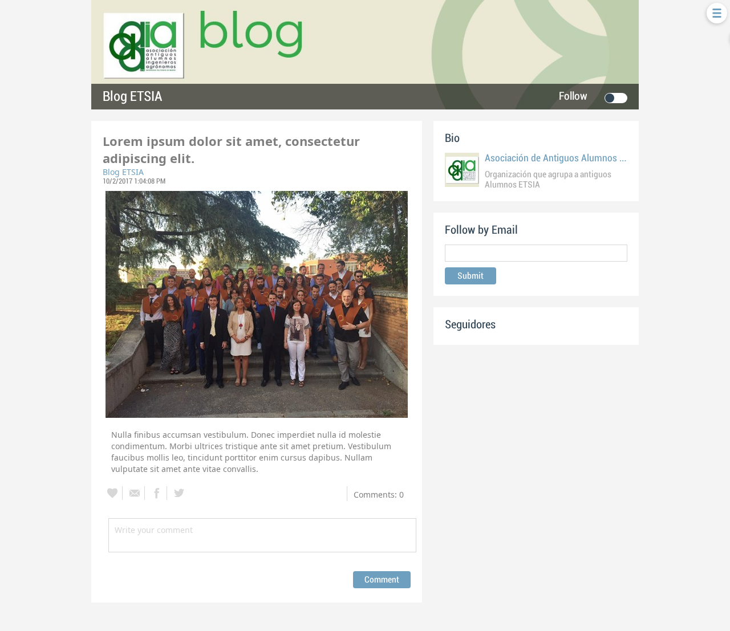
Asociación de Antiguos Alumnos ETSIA (564, 158)
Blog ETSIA (132, 96)
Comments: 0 (379, 494)
